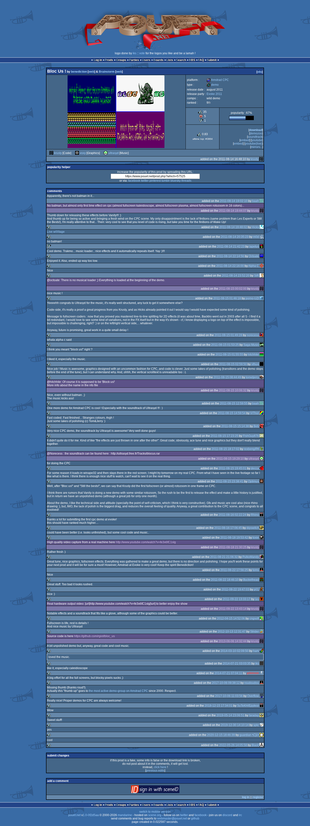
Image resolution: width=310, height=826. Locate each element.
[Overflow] (262, 696)
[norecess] (262, 335)
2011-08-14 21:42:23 (231, 246)
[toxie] (262, 537)
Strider (254, 631)
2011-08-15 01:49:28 (228, 335)
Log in (98, 60)
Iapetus (254, 246)
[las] (262, 599)
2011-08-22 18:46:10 (225, 579)
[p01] (262, 589)
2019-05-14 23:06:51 (230, 715)
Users (146, 60)
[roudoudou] (262, 683)
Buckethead (251, 579)
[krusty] (51, 153)
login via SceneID (163, 790)
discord (227, 815)
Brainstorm (107, 71)
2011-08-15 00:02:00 (233, 288)
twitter (145, 180)
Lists (169, 60)
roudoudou (251, 683)
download (255, 130)
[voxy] (77, 153)
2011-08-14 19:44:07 (233, 210)
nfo (259, 72)
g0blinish (253, 673)
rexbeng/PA (251, 449)
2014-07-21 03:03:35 (237, 663)
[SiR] (262, 275)
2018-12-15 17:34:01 (218, 705)
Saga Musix (251, 345)
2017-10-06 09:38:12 (226, 683)
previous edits (155, 770)
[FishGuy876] (262, 436)
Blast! (255, 745)
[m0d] (262, 237)
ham (256, 651)
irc (240, 815)
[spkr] (262, 725)
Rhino (255, 515)
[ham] (262, 651)
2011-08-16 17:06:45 (228, 528)
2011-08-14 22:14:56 (230, 256)
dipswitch (253, 528)
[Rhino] (262, 515)
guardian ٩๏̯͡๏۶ (249, 735)
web (91, 71)
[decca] (262, 468)
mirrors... (256, 147)
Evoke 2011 (214, 94)
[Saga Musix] (262, 345)
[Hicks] (262, 227)
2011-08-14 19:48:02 (233, 227)
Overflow (253, 696)
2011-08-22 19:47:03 (235, 589)
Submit (212, 60)
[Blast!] (262, 745)
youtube (257, 140)
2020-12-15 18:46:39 (221, 735)
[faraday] (262, 715)
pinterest (155, 180)
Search (181, 60)
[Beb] (262, 426)
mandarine (125, 815)
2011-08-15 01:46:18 (227, 298)
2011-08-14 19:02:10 (234, 201)
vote (142, 53)
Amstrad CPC (218, 80)
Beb (256, 426)
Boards (158, 60)
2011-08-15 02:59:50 (233, 364)
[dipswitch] (262, 528)
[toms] (262, 570)
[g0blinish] (262, 673)
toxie (256, 537)
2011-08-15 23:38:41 (229, 481)
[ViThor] (262, 413)
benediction (79, 71)
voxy (83, 153)
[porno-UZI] (262, 298)
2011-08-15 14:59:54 (232, 413)
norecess (253, 335)
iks (134, 53)
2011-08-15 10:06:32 (233, 390)
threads (186, 180)
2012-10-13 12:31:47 (232, 631)
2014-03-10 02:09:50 (234, 651)
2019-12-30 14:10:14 (235, 725)
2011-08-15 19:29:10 (230, 458)
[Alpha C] (262, 266)
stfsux (255, 364)
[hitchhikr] (262, 354)
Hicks (255, 227)
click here (160, 767)
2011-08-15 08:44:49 (227, 377)
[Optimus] (262, 481)
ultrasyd (113, 153)
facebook (134, 180)
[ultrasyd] (106, 153)
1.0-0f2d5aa (91, 815)
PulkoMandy (250, 557)
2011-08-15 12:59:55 (234, 403)
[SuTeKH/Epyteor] (262, 705)
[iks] (262, 663)
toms (256, 570)
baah (255, 201)
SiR (256, 275)
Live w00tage (56, 231)
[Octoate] (262, 256)
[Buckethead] (262, 579)
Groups (121, 60)
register (258, 797)
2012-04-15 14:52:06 (231, 618)
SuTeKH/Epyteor (248, 705)
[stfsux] (262, 364)
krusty (58, 153)
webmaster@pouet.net (172, 818)
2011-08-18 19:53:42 (234, 537)
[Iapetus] (262, 246)
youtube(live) (253, 143)
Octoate (254, 256)
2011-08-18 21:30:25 (233, 547)
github (195, 818)
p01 (256, 589)
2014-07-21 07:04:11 (228, 673)
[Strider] (262, 631)
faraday (254, 715)
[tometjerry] (262, 377)
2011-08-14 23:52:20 (235, 275)
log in (245, 797)
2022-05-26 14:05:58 (233, 745)
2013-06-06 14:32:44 (233, 641)
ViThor (254, 413)
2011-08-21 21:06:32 (224, 557)
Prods (109, 60)
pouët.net (74, 815)
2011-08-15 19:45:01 (232, 468)
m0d (256, 237)
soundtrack (255, 137)
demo (213, 84)
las (257, 599)
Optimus (253, 481)
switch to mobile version (155, 811)
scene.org (154, 815)
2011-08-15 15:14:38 (235, 426)
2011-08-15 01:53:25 (225, 345)
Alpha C (253, 266)
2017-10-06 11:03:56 (229, 696)
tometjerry (252, 377)
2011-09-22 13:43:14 (233, 608)
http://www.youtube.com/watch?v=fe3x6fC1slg (146, 542)
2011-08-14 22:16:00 (230, 266)
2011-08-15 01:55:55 (229, 354)
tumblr (166, 180)
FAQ (201, 60)
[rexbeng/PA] (262, 449)
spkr (256, 725)
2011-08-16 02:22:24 (232, 515)
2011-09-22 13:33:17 (236, 599)
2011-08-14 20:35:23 (234, 237)
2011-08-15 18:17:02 (225, 449)
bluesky (175, 180)
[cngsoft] (262, 618)
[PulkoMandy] (262, 557)
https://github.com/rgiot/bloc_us (94, 636)
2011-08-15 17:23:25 (224, 436)
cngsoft (254, 618)
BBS (192, 60)
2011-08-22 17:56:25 (234, 570)
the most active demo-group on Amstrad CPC (118, 691)
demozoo (256, 133)
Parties (134, 60)
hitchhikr (253, 354)
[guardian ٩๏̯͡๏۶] (262, 735)
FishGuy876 (251, 436)
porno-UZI (252, 298)
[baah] (262, 201)
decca (255, 468)
